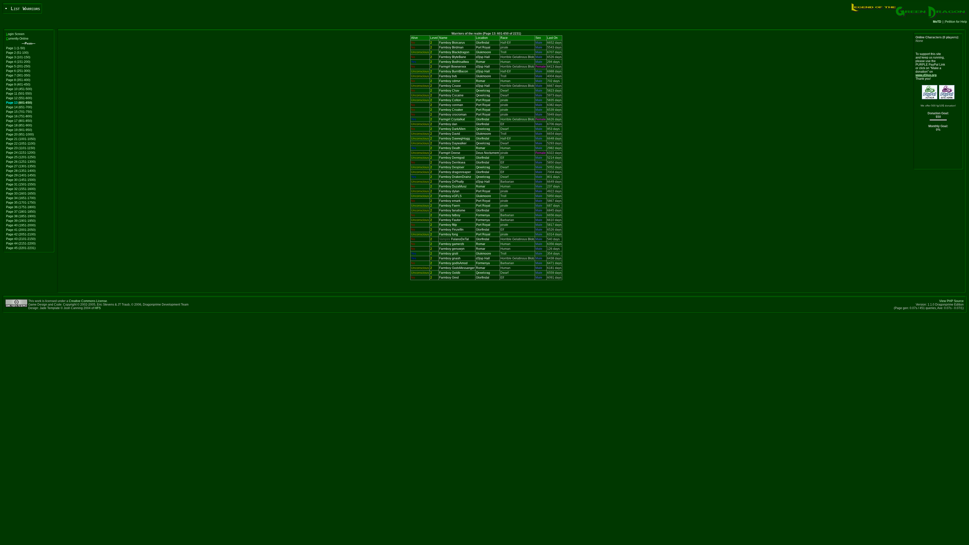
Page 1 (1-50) (15, 48)
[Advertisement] (938, 151)
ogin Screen (15, 34)
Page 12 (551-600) (19, 98)
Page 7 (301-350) (18, 75)
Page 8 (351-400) (18, 80)
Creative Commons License (88, 301)
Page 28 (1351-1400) (21, 171)
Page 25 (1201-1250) (21, 157)
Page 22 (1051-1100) (20, 143)
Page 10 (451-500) (19, 89)
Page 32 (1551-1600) (21, 189)
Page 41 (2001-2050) (21, 230)
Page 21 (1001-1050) (21, 139)
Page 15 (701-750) (19, 112)
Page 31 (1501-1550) (21, 184)
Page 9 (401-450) (18, 84)
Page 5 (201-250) (18, 66)
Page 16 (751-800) (19, 116)
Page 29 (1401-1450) (21, 175)
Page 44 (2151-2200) (21, 243)
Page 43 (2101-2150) (21, 239)
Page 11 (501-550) (19, 93)
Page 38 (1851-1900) (21, 216)
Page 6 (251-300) (18, 71)
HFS (98, 308)
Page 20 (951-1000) (20, 134)
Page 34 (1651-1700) (21, 198)
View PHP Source (951, 301)
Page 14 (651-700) (19, 107)
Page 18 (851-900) (19, 125)
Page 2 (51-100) (17, 52)
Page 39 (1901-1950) (21, 221)
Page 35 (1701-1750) (21, 202)
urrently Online (17, 38)
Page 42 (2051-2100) (21, 234)
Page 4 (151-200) (18, 62)
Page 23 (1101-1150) (20, 148)
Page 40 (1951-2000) (21, 225)
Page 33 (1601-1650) (21, 193)
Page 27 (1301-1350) (21, 166)
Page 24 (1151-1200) (20, 152)
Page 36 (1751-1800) (21, 207)
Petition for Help (956, 21)
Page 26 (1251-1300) (21, 162)
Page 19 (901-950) (19, 130)
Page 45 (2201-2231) (21, 248)
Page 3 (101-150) (18, 57)
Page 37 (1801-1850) (21, 211)
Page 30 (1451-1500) (21, 180)
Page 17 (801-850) (19, 121)
